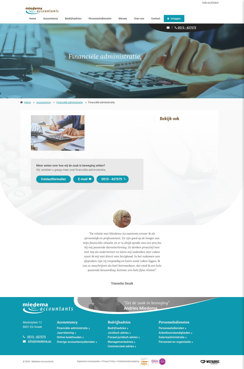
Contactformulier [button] (53, 179)
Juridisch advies (118, 332)
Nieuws (123, 18)
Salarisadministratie (172, 337)
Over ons (139, 18)
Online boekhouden (69, 337)
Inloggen (176, 18)
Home (32, 18)
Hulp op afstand (210, 2)
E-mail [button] (83, 179)
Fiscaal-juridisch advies (123, 337)
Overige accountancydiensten (76, 342)
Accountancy (50, 18)
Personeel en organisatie (175, 342)
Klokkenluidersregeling (128, 361)
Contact (155, 18)
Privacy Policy (108, 361)
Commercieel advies (121, 346)
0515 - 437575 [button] (111, 179)
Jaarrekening (65, 332)
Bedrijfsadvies (73, 18)
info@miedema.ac (39, 341)
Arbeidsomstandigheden (174, 332)
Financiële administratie (69, 102)
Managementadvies (120, 342)
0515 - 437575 (186, 27)
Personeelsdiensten (100, 18)
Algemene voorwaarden (88, 361)
